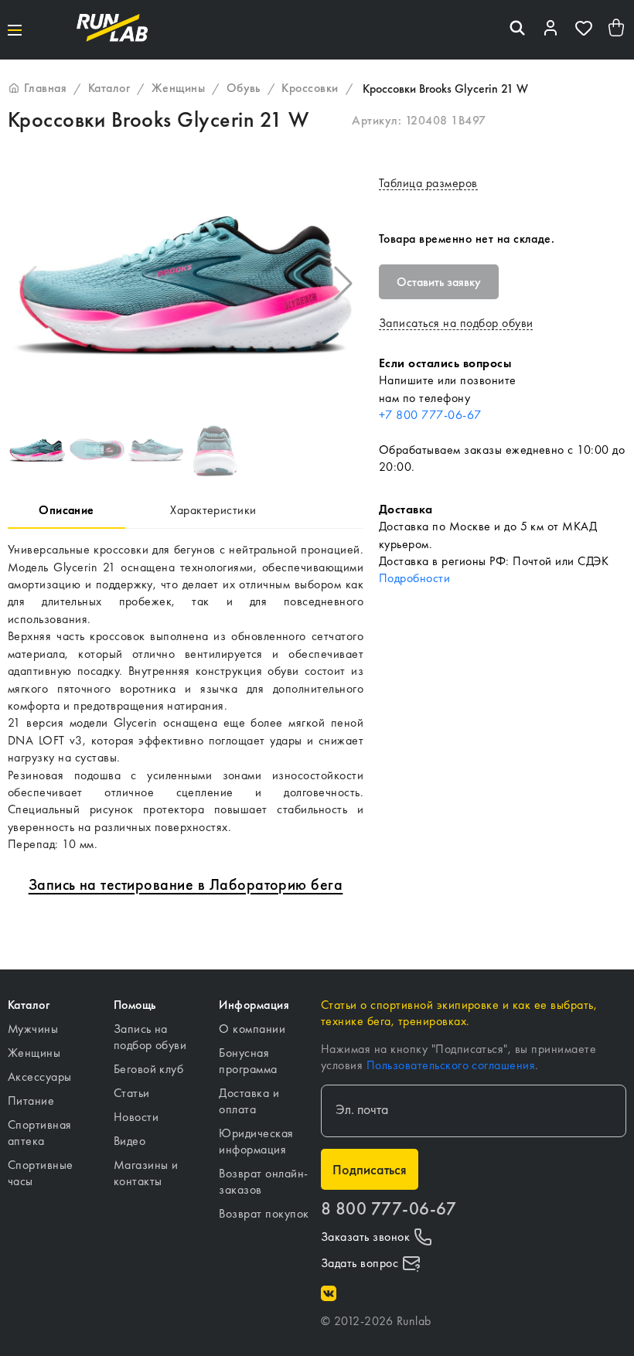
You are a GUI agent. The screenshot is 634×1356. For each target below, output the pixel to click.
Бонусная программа (248, 1060)
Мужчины (33, 1028)
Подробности (414, 578)
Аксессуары (40, 1076)
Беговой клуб (149, 1069)
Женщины (34, 1052)
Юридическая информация (256, 1141)
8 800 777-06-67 (388, 1209)
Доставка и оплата (249, 1101)
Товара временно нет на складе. (466, 238)
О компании (252, 1028)
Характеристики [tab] (213, 510)
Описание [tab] (66, 510)
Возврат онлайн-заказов (263, 1181)
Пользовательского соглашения (450, 1065)
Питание (31, 1100)
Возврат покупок (263, 1213)
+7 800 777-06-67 (430, 415)
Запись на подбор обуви (150, 1036)
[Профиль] (550, 30)
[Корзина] (617, 30)
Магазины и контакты (146, 1173)
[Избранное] (583, 30)
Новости (136, 1117)
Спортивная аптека (40, 1132)
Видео (129, 1141)
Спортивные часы (40, 1173)
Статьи (132, 1093)
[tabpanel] (185, 697)
